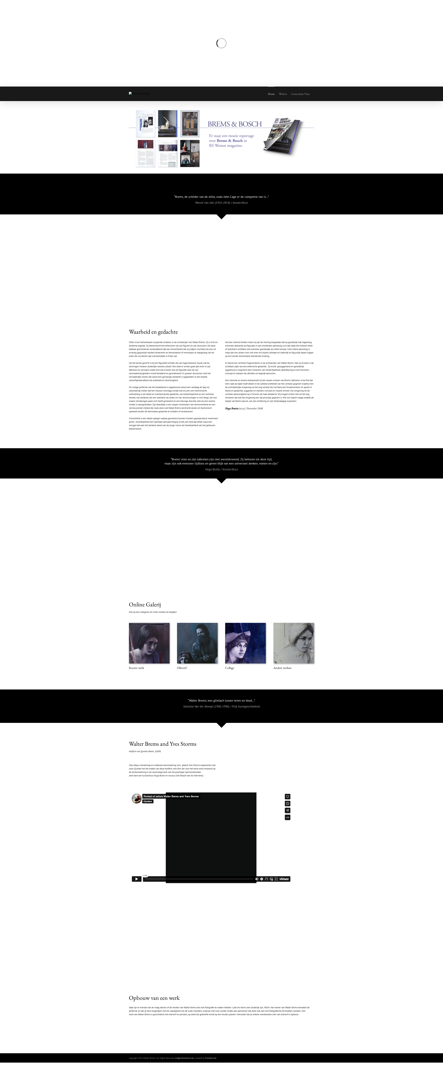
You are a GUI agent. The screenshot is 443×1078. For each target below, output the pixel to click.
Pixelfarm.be (210, 1058)
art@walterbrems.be (184, 1058)
